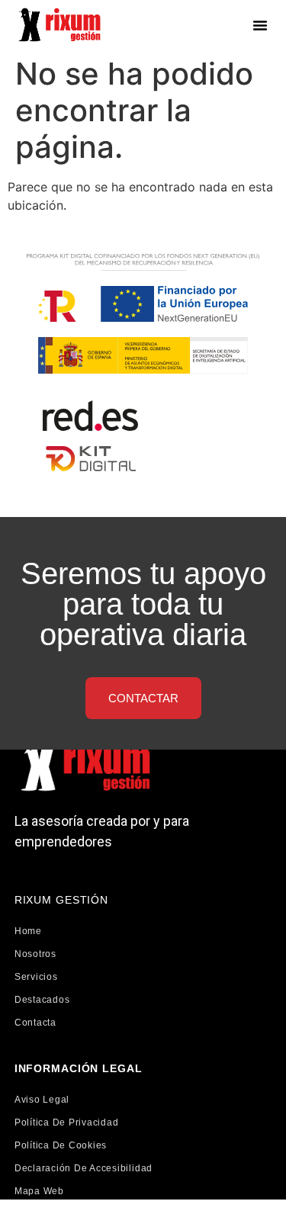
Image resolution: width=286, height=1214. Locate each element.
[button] (260, 25)
